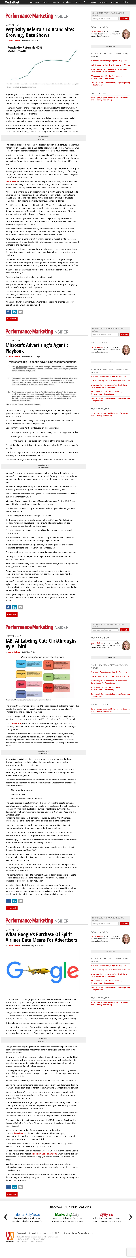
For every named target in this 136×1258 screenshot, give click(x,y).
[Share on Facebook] (8, 312)
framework (15, 723)
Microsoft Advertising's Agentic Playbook (109, 61)
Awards (55, 2)
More (77, 2)
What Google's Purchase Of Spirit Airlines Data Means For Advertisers (109, 70)
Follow (125, 2)
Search (85, 2)
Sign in (93, 2)
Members (67, 2)
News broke (12, 181)
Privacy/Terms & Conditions (82, 1233)
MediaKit (35, 1233)
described (19, 1133)
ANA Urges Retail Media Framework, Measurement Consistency (106, 77)
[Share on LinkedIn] (14, 312)
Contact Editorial (46, 1233)
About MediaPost (23, 1233)
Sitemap (67, 1233)
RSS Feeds (58, 1233)
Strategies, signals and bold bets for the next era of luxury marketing (110, 98)
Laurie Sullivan (14, 41)
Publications (33, 2)
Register (103, 2)
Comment (11, 319)
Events (45, 2)
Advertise (115, 2)
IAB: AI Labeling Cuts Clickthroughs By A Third (110, 65)
